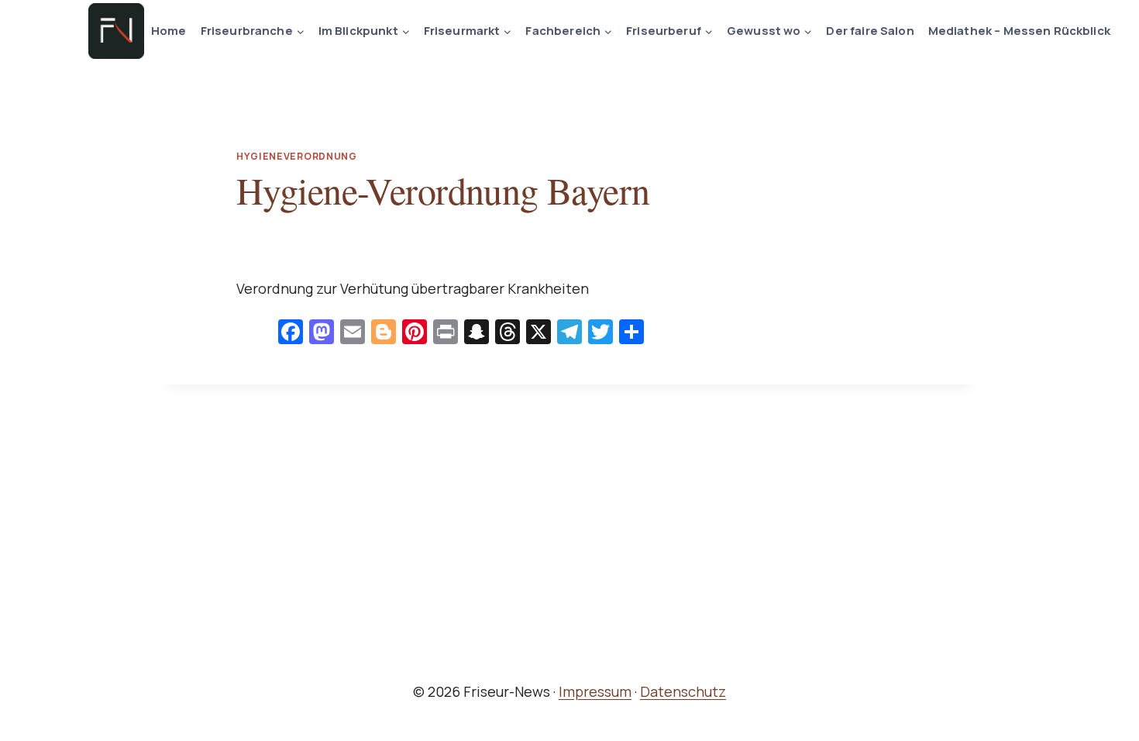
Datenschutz (683, 691)
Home (169, 30)
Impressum (595, 691)
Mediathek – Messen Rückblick (1019, 30)
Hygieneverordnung (296, 156)
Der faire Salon (870, 30)
